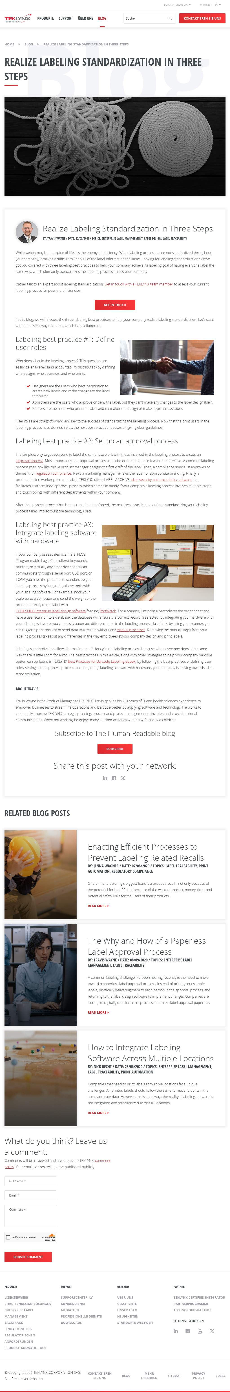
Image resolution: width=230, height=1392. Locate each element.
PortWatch (108, 610)
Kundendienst (73, 1304)
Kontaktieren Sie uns (202, 18)
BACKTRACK (13, 1322)
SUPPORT (66, 18)
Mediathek (70, 1310)
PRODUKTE (45, 18)
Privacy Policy (198, 1375)
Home (9, 44)
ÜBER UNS (85, 18)
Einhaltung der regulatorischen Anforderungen (19, 1335)
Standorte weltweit (135, 1322)
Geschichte (127, 1304)
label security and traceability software (161, 479)
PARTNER (179, 1286)
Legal (221, 1376)
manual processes (131, 629)
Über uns (125, 1297)
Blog (28, 44)
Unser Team (127, 1310)
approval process (29, 460)
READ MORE (97, 906)
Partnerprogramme (191, 1304)
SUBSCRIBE (115, 749)
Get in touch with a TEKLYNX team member (138, 284)
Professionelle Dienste (81, 1316)
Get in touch (115, 305)
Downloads (71, 1322)
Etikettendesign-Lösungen (27, 1304)
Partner (205, 5)
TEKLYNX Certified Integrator (199, 1297)
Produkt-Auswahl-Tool (25, 1348)
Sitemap (174, 1376)
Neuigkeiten (127, 1316)
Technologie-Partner (193, 1310)
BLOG (102, 18)
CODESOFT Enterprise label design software (51, 610)
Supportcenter (74, 1297)
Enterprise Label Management (19, 1313)
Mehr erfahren (149, 1375)
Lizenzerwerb (16, 1297)
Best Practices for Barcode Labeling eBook (101, 661)
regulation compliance (53, 473)
